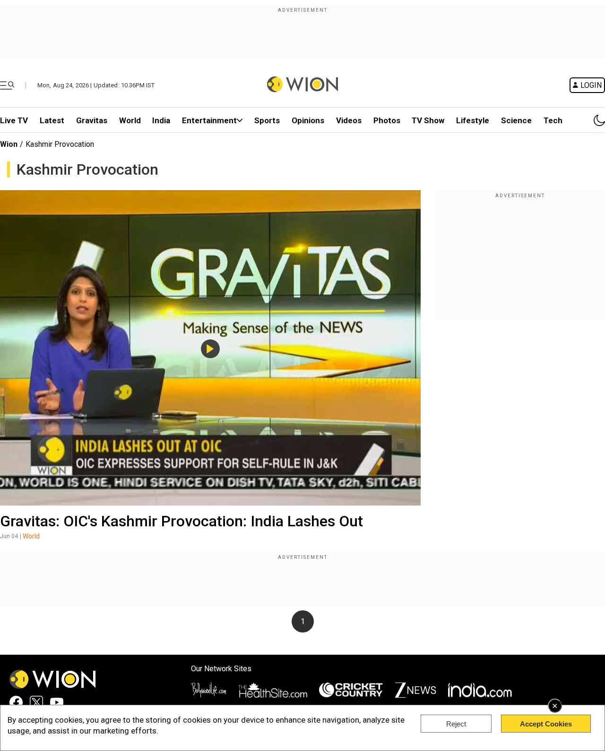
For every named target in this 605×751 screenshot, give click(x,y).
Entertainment (209, 120)
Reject (456, 724)
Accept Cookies (546, 724)
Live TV (14, 120)
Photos (386, 120)
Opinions (308, 120)
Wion (8, 144)
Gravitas (91, 120)
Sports (267, 120)
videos (349, 120)
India (161, 120)
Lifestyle (472, 120)
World (130, 120)
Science (516, 120)
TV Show (428, 120)
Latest (52, 120)
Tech (553, 120)
